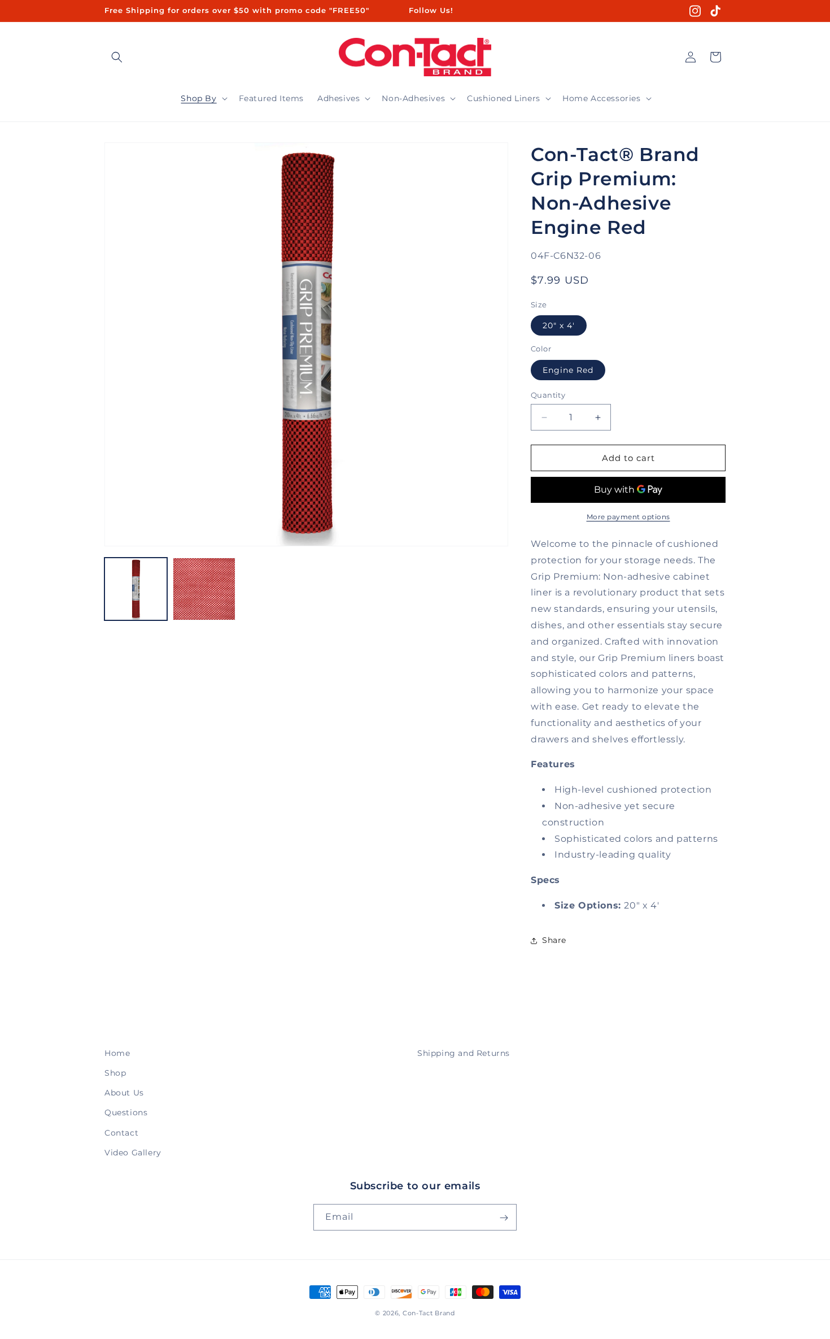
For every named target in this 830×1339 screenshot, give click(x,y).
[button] (116, 57)
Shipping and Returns (463, 1053)
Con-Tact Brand (429, 1313)
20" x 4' (559, 325)
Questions (125, 1113)
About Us (124, 1093)
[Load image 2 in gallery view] (204, 589)
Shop (115, 1073)
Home (117, 1053)
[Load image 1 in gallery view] (135, 589)
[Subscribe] (503, 1218)
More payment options (628, 516)
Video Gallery (132, 1152)
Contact (121, 1133)
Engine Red (568, 370)
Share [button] (554, 940)
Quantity (548, 394)
